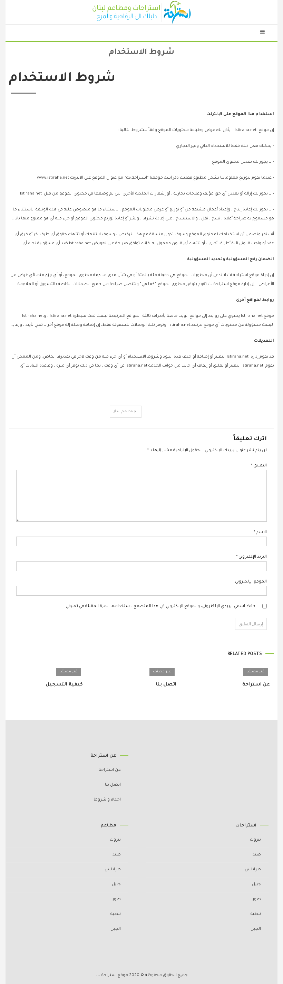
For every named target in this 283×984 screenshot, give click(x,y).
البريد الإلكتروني (251, 557)
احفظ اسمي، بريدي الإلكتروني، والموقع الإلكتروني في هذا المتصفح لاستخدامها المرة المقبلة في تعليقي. (160, 606)
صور (257, 899)
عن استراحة (256, 684)
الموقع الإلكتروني (251, 582)
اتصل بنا (166, 684)
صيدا (256, 855)
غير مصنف (255, 672)
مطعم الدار (123, 411)
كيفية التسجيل (64, 684)
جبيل (256, 884)
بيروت (255, 840)
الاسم (260, 532)
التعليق (259, 466)
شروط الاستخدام (62, 79)
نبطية (256, 914)
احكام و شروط (107, 800)
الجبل (256, 929)
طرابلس (253, 870)
